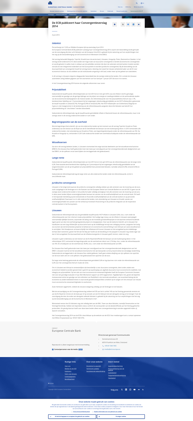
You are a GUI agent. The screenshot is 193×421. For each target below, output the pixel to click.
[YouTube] (134, 389)
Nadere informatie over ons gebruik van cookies (108, 411)
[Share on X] (123, 24)
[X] (122, 389)
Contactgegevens (70, 376)
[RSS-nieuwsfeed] (143, 389)
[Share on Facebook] (128, 24)
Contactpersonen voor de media (66, 349)
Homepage (51, 14)
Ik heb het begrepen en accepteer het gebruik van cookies (72, 416)
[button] (139, 3)
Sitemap (52, 383)
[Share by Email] (138, 24)
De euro (102, 11)
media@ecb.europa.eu (112, 349)
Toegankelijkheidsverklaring (117, 375)
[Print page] (114, 24)
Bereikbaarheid (69, 379)
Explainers (68, 371)
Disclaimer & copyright (93, 366)
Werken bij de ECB (138, 7)
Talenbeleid (111, 378)
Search (136, 3)
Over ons (120, 7)
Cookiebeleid (112, 373)
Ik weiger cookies (121, 416)
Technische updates (92, 369)
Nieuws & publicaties (121, 11)
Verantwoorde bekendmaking (95, 371)
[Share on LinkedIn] (133, 24)
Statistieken (94, 11)
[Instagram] (130, 389)
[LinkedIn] (126, 389)
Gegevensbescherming (115, 366)
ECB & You (128, 7)
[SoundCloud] (139, 389)
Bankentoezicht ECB (136, 11)
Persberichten (73, 14)
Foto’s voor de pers (71, 374)
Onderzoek (110, 11)
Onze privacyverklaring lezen (81, 411)
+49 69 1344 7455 (110, 346)
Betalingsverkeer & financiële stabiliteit (77, 11)
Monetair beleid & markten (57, 11)
